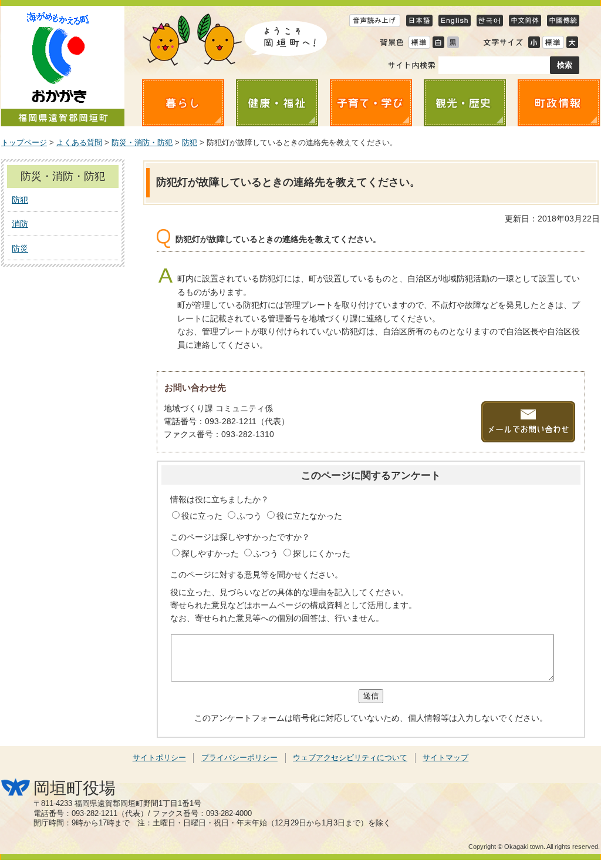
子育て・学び (371, 102)
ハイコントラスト (438, 42)
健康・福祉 (277, 102)
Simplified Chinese (525, 20)
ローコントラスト (452, 42)
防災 (20, 248)
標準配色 (419, 42)
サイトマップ (445, 758)
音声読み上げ (374, 20)
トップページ (24, 143)
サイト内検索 (411, 65)
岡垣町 (62, 66)
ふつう (250, 516)
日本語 (419, 20)
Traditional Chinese (563, 20)
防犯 (189, 143)
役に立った (203, 516)
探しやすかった (211, 553)
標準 (553, 42)
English (454, 20)
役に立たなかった (309, 516)
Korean (490, 20)
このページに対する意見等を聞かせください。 (256, 574)
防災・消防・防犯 (142, 143)
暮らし (183, 102)
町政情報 (559, 102)
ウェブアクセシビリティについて (350, 758)
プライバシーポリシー (239, 758)
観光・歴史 (465, 102)
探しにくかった (321, 553)
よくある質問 (79, 143)
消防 (20, 224)
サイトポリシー (159, 758)
